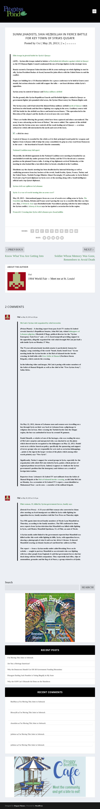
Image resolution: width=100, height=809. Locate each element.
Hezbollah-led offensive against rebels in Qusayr (69, 61)
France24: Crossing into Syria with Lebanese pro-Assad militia (38, 212)
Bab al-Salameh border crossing (51, 479)
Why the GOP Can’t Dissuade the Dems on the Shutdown (28, 681)
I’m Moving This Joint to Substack (20, 658)
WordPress (39, 806)
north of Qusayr (75, 106)
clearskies (14, 723)
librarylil (14, 712)
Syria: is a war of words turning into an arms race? (33, 192)
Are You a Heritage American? (18, 664)
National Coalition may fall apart (26, 150)
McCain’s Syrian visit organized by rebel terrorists (40, 323)
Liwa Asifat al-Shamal (51, 356)
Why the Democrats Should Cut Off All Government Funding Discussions (34, 669)
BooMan (14, 702)
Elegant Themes (19, 806)
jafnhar (13, 734)
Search (9, 582)
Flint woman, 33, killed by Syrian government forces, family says (46, 504)
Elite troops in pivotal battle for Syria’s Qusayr (31, 56)
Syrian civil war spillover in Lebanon (27, 186)
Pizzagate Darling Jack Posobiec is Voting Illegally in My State (30, 675)
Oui (38, 43)
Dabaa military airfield (53, 92)
